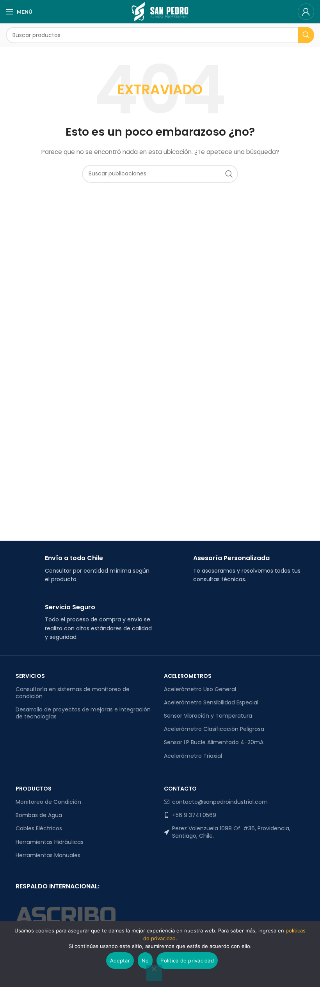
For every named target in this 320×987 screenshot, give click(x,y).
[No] (154, 973)
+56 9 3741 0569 (194, 815)
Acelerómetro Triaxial (193, 756)
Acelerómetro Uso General (200, 689)
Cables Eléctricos (39, 828)
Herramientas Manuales (48, 855)
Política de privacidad (187, 960)
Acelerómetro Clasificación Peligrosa (214, 729)
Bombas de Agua (39, 815)
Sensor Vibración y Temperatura (208, 716)
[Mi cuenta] (306, 11)
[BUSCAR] (306, 35)
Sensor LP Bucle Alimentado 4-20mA (213, 742)
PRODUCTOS (34, 788)
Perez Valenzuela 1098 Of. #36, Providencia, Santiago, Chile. (231, 831)
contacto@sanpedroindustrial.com (220, 802)
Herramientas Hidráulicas (50, 842)
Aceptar (120, 960)
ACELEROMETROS (188, 676)
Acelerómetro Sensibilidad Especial (211, 702)
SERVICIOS (30, 676)
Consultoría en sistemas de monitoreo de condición (73, 692)
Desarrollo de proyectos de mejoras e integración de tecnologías (83, 713)
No (145, 960)
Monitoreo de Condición (48, 802)
